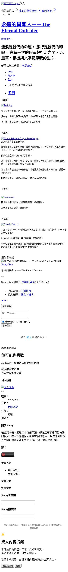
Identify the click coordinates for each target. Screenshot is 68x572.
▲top (4, 300)
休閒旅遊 (27, 65)
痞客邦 (25, 282)
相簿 (10, 72)
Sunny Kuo (7, 264)
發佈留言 (7, 325)
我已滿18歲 (8, 566)
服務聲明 (34, 528)
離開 (18, 566)
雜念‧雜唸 (27, 294)
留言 (32, 282)
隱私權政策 (56, 525)
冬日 (11, 93)
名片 (10, 79)
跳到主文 (6, 39)
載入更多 (7, 306)
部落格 (11, 75)
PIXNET (14, 525)
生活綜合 (26, 291)
